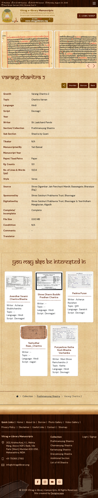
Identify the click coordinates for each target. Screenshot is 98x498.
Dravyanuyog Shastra (61, 454)
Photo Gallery (55, 422)
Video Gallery (72, 422)
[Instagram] (45, 482)
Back (93, 85)
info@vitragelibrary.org (17, 464)
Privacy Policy (8, 427)
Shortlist (72, 85)
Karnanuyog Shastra (60, 449)
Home (20, 422)
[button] (94, 65)
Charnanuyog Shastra (61, 445)
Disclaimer (24, 427)
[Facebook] (38, 482)
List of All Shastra (59, 462)
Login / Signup (89, 436)
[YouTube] (52, 482)
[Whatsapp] (59, 482)
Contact (51, 427)
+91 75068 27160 (15, 458)
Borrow (83, 85)
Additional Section (59, 458)
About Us (30, 422)
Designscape (57, 493)
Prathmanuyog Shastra (48, 396)
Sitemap (63, 427)
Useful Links (38, 427)
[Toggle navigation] (94, 3)
